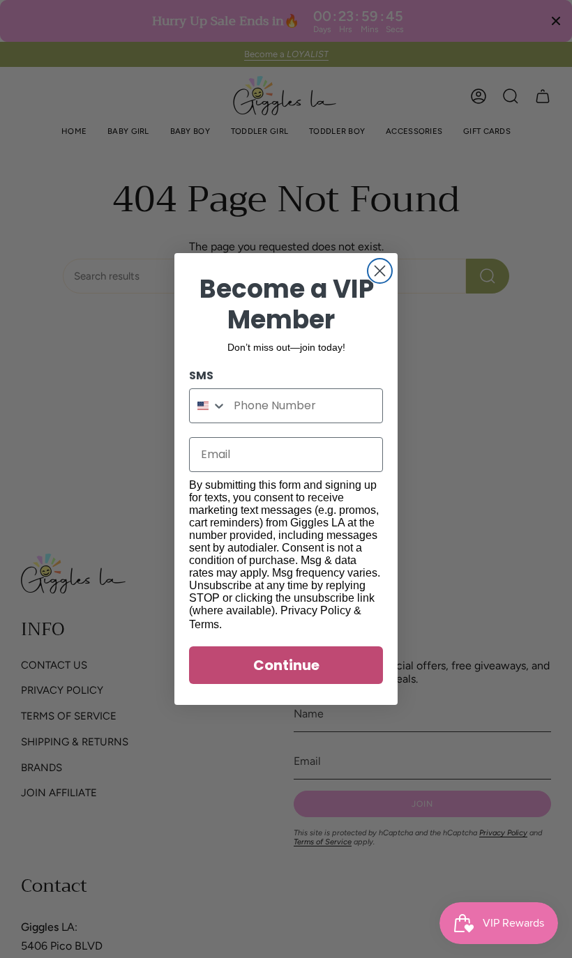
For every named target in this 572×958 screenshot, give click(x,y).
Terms (204, 624)
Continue (286, 665)
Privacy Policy (315, 610)
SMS (201, 375)
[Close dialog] (380, 271)
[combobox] (208, 406)
